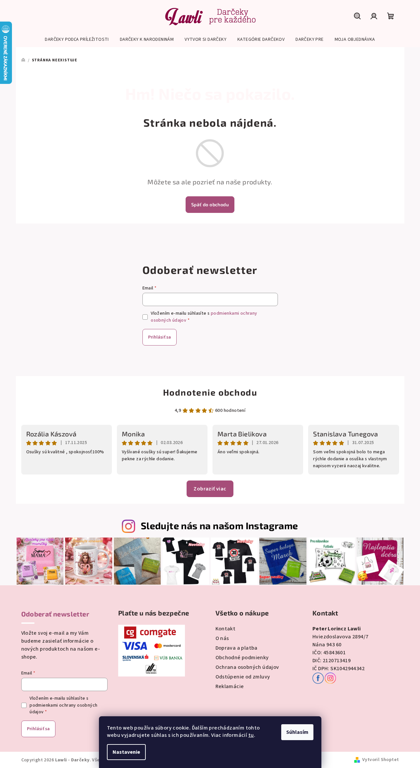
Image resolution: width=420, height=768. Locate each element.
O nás (222, 638)
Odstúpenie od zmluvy (242, 676)
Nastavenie (126, 752)
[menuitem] (77, 39)
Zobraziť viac (210, 488)
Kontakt (225, 628)
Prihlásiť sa (159, 337)
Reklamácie (229, 686)
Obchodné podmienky (242, 657)
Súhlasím (297, 732)
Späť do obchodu (210, 204)
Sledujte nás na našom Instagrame (219, 525)
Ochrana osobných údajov (247, 667)
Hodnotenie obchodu (210, 392)
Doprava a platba (236, 648)
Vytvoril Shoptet (380, 759)
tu (251, 735)
